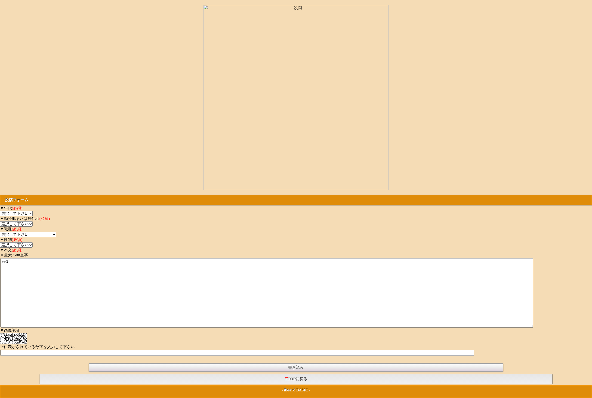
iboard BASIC (296, 390)
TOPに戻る (297, 379)
